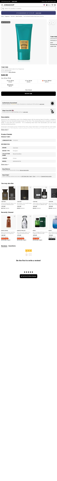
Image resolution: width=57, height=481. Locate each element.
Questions (12, 246)
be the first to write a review (28, 276)
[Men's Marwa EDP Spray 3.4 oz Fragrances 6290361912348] (30, 216)
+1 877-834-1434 (25, 176)
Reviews (4, 246)
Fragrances (7, 16)
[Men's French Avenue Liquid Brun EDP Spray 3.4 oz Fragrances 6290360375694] (14, 216)
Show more (4, 129)
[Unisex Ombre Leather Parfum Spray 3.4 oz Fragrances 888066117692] (46, 187)
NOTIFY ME (28, 93)
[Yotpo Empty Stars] (4, 72)
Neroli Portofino (19, 16)
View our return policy (24, 170)
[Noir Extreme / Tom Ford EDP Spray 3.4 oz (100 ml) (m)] (30, 187)
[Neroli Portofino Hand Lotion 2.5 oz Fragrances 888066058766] (53, 22)
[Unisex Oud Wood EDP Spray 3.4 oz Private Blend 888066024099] (14, 187)
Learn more (41, 104)
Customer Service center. (46, 176)
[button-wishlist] (52, 5)
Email (30, 176)
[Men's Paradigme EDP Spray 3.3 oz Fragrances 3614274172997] (46, 216)
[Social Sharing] (49, 22)
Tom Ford (13, 16)
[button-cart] (55, 5)
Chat (34, 176)
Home (2, 16)
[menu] (2, 5)
